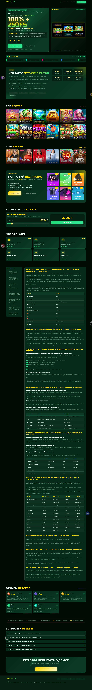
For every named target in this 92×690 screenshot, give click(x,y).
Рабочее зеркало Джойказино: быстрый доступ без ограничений (14, 278)
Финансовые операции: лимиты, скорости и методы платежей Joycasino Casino (14, 299)
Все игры (82, 106)
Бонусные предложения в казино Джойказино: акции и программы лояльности (14, 294)
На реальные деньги (30, 193)
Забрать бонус (14, 46)
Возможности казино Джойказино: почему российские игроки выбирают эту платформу (14, 273)
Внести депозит (67, 222)
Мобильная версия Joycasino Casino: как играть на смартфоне (13, 303)
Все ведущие (81, 147)
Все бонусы (28, 46)
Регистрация (81, 2)
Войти (73, 2)
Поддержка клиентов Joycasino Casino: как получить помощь (13, 313)
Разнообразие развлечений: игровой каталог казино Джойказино (13, 289)
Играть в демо (15, 193)
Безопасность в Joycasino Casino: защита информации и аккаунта (14, 308)
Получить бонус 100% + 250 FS (46, 669)
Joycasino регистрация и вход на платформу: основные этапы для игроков (14, 283)
